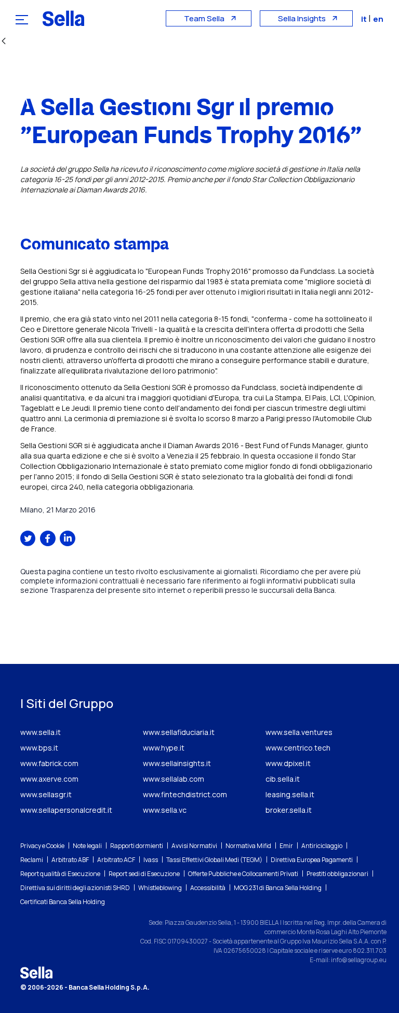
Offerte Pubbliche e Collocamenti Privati (243, 873)
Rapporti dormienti (136, 845)
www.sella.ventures (298, 732)
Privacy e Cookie (42, 845)
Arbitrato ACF (116, 859)
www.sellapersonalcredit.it (66, 810)
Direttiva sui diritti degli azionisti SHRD (75, 887)
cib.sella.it (282, 779)
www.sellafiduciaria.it (179, 732)
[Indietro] (3, 42)
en (378, 18)
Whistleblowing (160, 887)
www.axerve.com (49, 779)
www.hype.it (163, 748)
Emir (286, 845)
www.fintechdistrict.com (185, 794)
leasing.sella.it (289, 794)
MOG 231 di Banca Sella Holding (278, 887)
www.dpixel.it (288, 763)
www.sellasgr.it (46, 794)
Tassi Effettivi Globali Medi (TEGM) (214, 859)
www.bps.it (39, 748)
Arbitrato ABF (70, 859)
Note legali (87, 845)
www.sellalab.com (173, 779)
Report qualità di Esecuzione (60, 873)
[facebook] (48, 538)
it (364, 18)
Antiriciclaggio (321, 845)
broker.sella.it (288, 810)
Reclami (31, 859)
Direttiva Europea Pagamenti (312, 859)
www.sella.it (40, 732)
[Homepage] (63, 18)
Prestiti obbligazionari (337, 873)
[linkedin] (67, 538)
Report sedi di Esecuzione (144, 873)
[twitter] (28, 538)
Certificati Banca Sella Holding (62, 901)
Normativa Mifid (248, 845)
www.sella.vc (165, 810)
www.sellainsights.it (177, 763)
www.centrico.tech (297, 748)
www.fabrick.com (49, 763)
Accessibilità (207, 887)
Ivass (150, 859)
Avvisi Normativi (194, 845)
